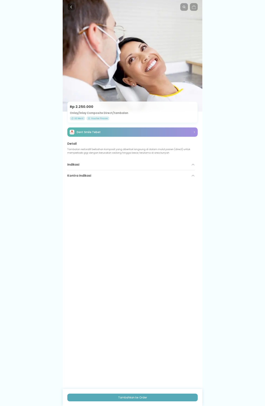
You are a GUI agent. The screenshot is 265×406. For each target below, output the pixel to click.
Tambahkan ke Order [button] (132, 397)
